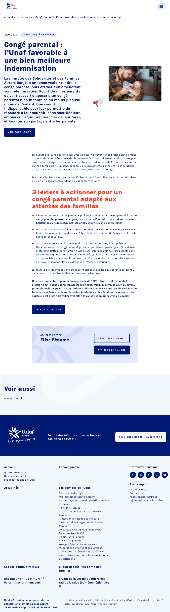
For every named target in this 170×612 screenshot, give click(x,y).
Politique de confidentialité (79, 600)
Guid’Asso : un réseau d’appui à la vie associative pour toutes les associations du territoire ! (83, 555)
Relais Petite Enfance (71, 536)
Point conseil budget (71, 493)
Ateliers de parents (70, 540)
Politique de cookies (105, 600)
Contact (134, 493)
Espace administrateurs (21, 567)
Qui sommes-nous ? (16, 472)
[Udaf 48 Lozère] (11, 6)
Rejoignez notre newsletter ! (140, 437)
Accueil (8, 17)
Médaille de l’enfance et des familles (80, 547)
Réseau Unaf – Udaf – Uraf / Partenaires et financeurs (24, 580)
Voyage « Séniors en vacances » (78, 544)
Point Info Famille (69, 507)
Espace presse (24, 17)
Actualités (11, 488)
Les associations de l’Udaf (19, 479)
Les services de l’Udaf (74, 488)
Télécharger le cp (49, 309)
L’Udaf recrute (138, 489)
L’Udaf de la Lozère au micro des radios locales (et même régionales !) (84, 582)
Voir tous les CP (19, 132)
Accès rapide (139, 484)
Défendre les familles (16, 476)
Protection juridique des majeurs (79, 518)
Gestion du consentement (104, 604)
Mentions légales (125, 600)
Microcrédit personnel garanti (77, 496)
